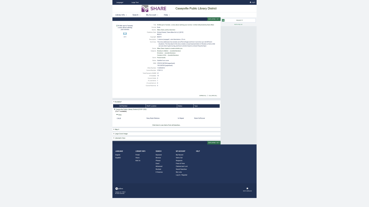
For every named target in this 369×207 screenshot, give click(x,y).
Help (198, 151)
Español (118, 158)
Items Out (179, 158)
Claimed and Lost (182, 166)
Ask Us (137, 160)
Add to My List (238, 24)
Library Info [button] (120, 15)
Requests (179, 160)
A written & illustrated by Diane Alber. (185, 25)
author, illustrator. (166, 30)
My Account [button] (151, 15)
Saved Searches (181, 169)
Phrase (158, 160)
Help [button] (166, 15)
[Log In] (250, 2)
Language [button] (119, 151)
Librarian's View (120, 138)
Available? (118, 102)
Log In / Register (181, 175)
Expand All (203, 95)
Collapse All (213, 95)
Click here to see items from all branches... (166, 125)
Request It (239, 20)
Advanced (159, 166)
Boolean (158, 169)
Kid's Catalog (247, 191)
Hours (137, 158)
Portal (137, 155)
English (117, 155)
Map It (117, 129)
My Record (179, 155)
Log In (253, 2)
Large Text (135, 2)
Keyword (159, 155)
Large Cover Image (121, 134)
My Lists (179, 172)
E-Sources (159, 172)
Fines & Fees (180, 163)
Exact (157, 163)
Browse (158, 158)
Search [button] (136, 15)
